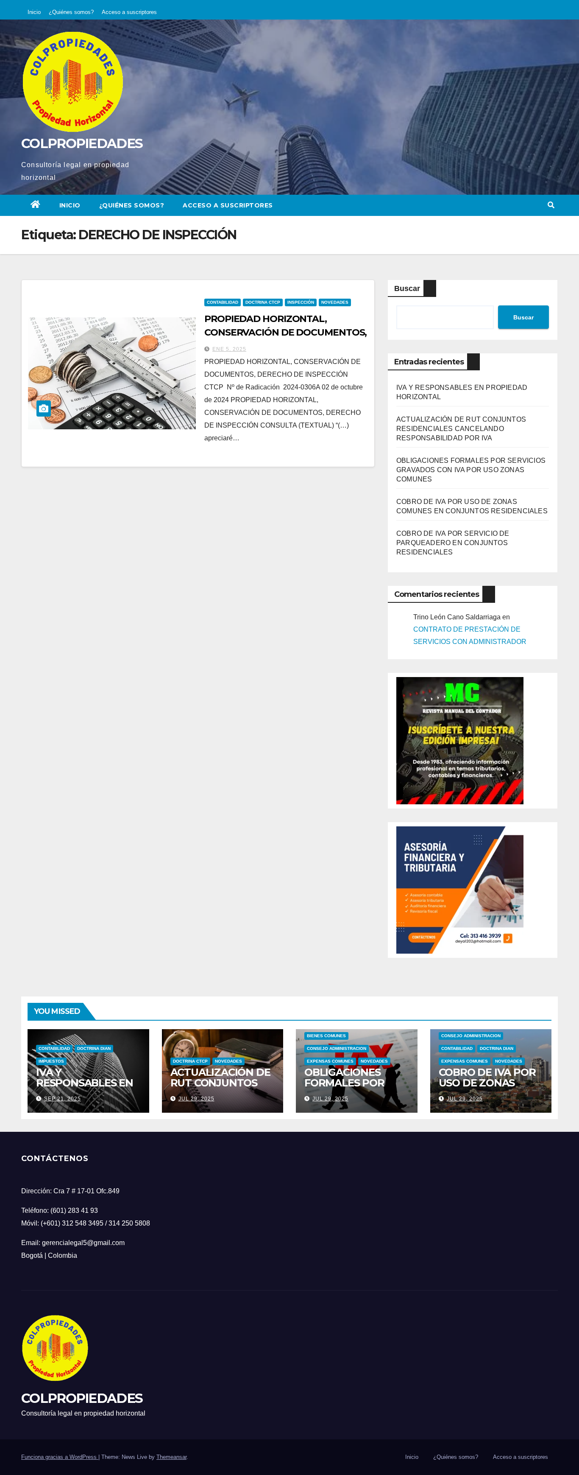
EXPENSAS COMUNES (330, 1061)
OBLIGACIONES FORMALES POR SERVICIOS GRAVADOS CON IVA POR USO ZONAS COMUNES (471, 470)
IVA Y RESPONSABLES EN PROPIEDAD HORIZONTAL (84, 1088)
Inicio (34, 12)
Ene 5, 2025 (229, 349)
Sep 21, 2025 (62, 1099)
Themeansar (171, 1457)
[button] (551, 205)
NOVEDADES (334, 302)
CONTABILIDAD (222, 302)
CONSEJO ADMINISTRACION (336, 1048)
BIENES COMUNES (326, 1035)
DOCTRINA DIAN (94, 1048)
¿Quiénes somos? (71, 12)
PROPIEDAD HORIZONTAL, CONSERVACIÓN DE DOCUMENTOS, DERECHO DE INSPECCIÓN (285, 332)
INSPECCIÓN (300, 302)
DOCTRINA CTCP (262, 302)
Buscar (407, 288)
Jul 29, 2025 (196, 1099)
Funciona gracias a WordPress (59, 1457)
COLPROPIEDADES (81, 143)
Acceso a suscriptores (129, 12)
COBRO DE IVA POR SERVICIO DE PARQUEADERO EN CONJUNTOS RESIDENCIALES (452, 543)
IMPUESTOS (51, 1061)
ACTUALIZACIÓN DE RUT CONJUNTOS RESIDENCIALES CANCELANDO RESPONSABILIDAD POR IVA (461, 429)
